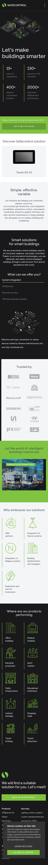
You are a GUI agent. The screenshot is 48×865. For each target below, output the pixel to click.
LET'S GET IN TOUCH (24, 126)
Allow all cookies (23, 852)
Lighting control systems (32, 813)
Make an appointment (23, 797)
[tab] (23, 281)
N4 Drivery (6, 821)
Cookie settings (23, 846)
